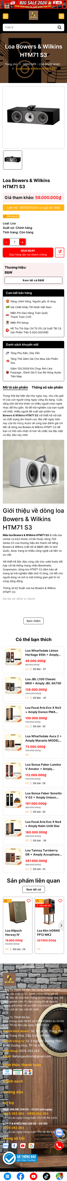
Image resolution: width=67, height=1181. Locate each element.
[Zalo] (6, 1145)
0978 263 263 (29, 1051)
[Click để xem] (33, 117)
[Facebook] (14, 1145)
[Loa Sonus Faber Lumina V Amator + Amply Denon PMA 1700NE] (13, 770)
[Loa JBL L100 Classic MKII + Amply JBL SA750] (13, 685)
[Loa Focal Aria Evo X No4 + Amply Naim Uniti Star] (13, 828)
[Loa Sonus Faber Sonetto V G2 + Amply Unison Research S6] (13, 799)
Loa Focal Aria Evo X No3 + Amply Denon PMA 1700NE (43, 710)
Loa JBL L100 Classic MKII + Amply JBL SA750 (43, 681)
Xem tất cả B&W (33, 280)
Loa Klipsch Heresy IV (13, 932)
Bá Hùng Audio (22, 423)
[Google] (31, 1145)
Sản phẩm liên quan (33, 880)
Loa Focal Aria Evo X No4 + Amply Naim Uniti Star (43, 824)
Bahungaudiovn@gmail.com (31, 1056)
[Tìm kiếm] (59, 27)
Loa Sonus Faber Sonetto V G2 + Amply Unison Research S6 (43, 795)
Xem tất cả (33, 889)
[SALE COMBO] (33, 4)
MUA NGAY (28, 252)
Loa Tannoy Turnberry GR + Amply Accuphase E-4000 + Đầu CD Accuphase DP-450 (42, 852)
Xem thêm (33, 621)
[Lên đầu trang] (59, 1164)
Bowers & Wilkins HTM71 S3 (20, 415)
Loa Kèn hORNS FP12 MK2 (48, 932)
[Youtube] (23, 1145)
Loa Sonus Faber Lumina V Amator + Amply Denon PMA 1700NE (43, 767)
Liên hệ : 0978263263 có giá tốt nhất (33, 207)
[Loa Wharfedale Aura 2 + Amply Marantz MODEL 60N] (13, 742)
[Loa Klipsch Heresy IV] (17, 911)
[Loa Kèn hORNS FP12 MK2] (49, 911)
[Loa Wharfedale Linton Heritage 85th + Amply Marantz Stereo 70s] (13, 657)
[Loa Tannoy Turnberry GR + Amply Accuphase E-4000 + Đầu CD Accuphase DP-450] (13, 856)
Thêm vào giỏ (59, 254)
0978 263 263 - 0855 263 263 (25, 1113)
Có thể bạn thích (34, 639)
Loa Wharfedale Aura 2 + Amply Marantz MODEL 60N (43, 738)
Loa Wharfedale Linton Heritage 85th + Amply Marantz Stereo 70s (41, 653)
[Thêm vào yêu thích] (29, 901)
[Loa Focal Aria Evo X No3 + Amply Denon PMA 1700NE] (13, 714)
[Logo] (33, 15)
